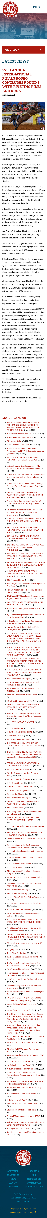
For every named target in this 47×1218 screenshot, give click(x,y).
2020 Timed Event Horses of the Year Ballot (24, 877)
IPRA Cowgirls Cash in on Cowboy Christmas (24, 979)
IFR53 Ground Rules (15, 728)
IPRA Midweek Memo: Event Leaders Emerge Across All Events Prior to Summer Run (25, 484)
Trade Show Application (16, 953)
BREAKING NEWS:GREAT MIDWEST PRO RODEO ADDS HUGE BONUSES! (23, 764)
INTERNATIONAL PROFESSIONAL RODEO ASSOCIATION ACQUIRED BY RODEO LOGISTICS (23, 707)
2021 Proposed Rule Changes (19, 889)
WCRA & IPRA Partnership (17, 893)
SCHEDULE (12, 1171)
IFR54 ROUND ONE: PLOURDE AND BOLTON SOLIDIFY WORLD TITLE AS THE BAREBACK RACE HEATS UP (24, 672)
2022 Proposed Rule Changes (19, 797)
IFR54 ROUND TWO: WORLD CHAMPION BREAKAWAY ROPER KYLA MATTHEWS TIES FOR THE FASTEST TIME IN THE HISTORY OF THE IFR (25, 662)
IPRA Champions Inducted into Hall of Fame (24, 857)
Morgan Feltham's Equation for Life (21, 1004)
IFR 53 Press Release (15, 735)
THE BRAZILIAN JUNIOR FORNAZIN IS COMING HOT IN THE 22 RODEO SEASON (23, 744)
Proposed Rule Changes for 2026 (20, 437)
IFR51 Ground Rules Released (19, 863)
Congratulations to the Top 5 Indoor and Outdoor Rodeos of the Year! (23, 846)
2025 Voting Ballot (14, 441)
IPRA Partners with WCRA (17, 1100)
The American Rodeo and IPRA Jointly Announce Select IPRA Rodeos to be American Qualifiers (25, 451)
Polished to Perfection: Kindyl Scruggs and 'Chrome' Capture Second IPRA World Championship (24, 512)
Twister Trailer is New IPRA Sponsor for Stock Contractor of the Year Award (25, 1123)
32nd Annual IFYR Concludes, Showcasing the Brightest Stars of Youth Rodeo (25, 597)
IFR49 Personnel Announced (18, 1061)
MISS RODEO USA (34, 1186)
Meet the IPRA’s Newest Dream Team (22, 1103)
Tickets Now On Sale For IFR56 (19, 433)
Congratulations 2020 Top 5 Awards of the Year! (26, 838)
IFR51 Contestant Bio (15, 867)
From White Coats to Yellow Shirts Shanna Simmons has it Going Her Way (24, 999)
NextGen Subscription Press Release (22, 694)
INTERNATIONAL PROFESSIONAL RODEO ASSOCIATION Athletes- (23, 802)
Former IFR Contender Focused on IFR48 (23, 1116)
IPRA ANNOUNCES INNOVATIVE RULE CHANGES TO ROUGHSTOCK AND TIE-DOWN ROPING (25, 573)
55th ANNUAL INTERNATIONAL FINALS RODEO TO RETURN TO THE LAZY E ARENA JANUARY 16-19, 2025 (26, 565)
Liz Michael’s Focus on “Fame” (19, 1065)
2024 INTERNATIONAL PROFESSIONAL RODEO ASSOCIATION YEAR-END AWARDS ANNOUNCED (25, 547)
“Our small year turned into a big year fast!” (24, 943)
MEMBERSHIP (34, 1179)
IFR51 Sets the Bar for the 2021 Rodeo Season (25, 826)
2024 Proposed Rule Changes (18, 678)
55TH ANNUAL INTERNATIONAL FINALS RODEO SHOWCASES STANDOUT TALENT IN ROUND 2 (25, 530)
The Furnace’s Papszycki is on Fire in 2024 (23, 608)
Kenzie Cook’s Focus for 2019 (18, 1010)
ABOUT (13, 1182)
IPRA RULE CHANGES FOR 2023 (19, 732)
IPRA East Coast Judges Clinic (19, 790)
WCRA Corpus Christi (15, 807)
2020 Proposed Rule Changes (19, 969)
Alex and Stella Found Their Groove (21, 1093)
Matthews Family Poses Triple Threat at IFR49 (25, 1055)
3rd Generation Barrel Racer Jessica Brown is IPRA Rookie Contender (25, 1082)
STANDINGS (13, 1175)
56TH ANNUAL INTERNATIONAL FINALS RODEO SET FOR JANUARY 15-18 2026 (23, 458)
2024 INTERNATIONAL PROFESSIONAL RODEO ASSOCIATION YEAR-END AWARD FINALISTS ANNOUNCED (25, 556)
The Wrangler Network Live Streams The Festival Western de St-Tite (23, 964)
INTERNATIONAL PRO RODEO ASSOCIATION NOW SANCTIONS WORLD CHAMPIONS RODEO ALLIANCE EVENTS (26, 937)
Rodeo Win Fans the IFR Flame (19, 909)
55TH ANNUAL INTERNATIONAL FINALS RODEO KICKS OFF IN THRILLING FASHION (24, 537)
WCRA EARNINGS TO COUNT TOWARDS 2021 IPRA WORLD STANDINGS (25, 833)
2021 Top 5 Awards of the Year (19, 779)
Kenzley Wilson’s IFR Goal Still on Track (23, 897)
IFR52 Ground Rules (15, 783)
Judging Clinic (12, 949)
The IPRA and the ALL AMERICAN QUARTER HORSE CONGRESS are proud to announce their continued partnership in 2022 (24, 754)
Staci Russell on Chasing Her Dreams (22, 1110)
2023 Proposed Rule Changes (18, 739)
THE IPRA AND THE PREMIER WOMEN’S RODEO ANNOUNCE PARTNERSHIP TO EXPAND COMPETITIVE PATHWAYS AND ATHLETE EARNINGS (23, 426)
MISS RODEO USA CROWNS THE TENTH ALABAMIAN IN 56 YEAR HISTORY (23, 818)
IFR (34, 1175)
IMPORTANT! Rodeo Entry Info (19, 701)
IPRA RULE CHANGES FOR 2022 (19, 786)
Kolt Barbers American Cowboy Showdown (24, 903)
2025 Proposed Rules (15, 580)
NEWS (13, 1179)
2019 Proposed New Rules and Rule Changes (25, 1087)
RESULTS (34, 1171)
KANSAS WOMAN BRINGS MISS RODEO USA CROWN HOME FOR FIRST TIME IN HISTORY (24, 920)
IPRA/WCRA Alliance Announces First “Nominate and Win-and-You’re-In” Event (23, 1073)
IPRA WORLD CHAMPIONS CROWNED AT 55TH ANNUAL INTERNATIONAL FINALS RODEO (25, 519)
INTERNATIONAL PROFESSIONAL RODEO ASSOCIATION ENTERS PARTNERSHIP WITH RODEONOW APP (25, 495)
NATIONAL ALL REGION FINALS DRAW (22, 1042)
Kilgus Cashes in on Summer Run (20, 1069)
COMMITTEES (34, 1182)
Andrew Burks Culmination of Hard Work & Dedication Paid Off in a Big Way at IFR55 (24, 502)
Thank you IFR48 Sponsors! (18, 1128)
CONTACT (13, 1186)
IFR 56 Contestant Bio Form (18, 444)
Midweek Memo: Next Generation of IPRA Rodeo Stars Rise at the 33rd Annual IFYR (23, 467)
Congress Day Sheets (15, 794)
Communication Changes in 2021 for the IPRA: (25, 851)
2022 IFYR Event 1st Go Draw (18, 769)
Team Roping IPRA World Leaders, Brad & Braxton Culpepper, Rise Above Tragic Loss (24, 714)
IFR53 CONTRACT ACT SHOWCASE (20, 722)
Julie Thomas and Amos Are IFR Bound (22, 957)
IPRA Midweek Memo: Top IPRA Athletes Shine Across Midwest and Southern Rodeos (26, 476)
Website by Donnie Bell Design (22, 1212)
